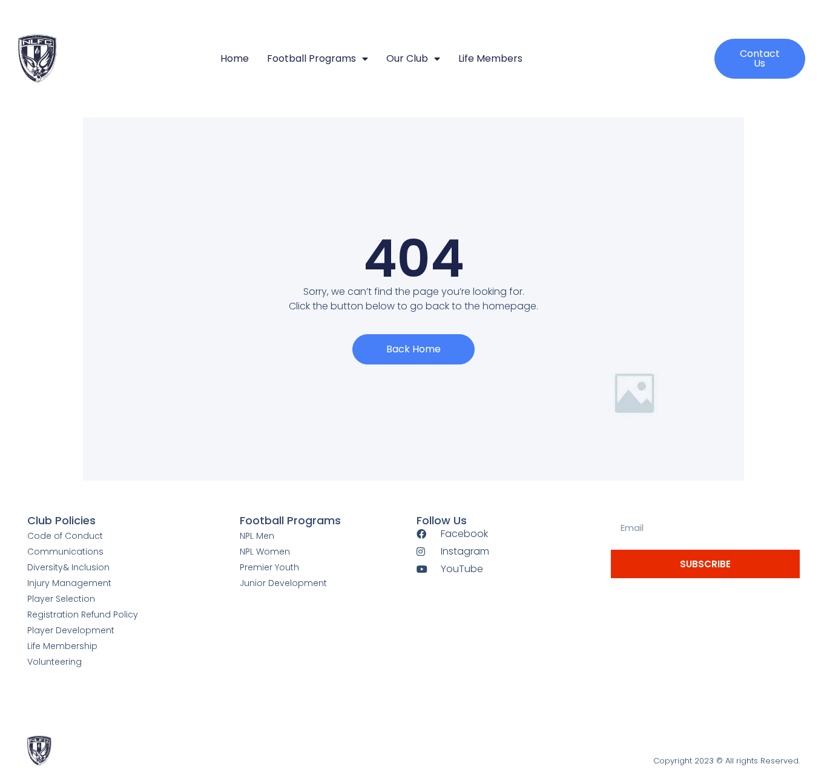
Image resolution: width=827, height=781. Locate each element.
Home (234, 58)
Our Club (407, 58)
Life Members (490, 58)
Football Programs (311, 58)
